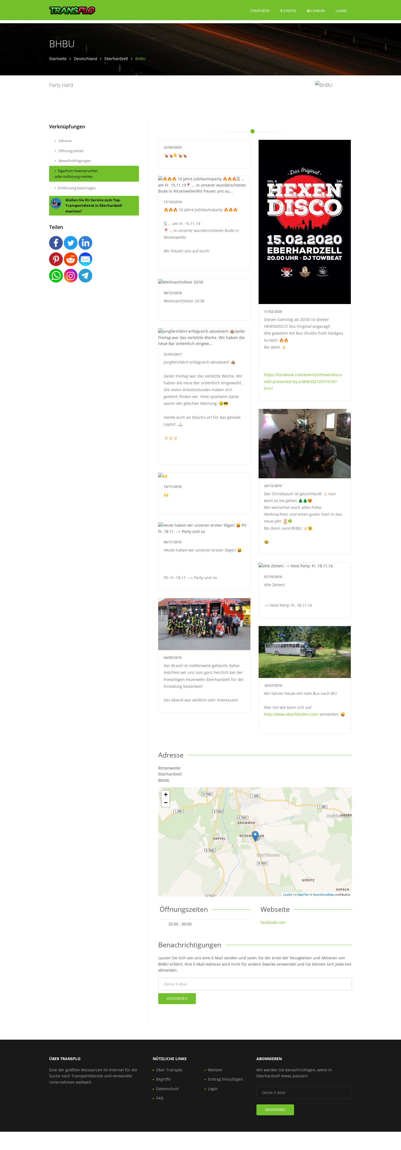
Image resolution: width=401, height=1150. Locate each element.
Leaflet (287, 894)
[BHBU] (255, 836)
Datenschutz (167, 1088)
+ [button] (165, 794)
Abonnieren (177, 998)
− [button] (165, 802)
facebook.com (273, 922)
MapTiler (303, 894)
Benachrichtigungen (74, 160)
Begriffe (163, 1079)
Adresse (64, 140)
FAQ (159, 1098)
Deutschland (85, 58)
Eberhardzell (116, 58)
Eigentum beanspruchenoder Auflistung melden (76, 173)
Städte (289, 10)
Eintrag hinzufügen (225, 1079)
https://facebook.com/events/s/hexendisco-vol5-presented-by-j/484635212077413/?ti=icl (303, 381)
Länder (317, 10)
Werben (215, 1069)
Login (341, 10)
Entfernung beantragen (77, 187)
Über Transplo (169, 1069)
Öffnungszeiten (71, 150)
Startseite (260, 10)
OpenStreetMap (323, 894)
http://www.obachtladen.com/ (291, 714)
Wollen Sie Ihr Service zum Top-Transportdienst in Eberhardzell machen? (93, 205)
